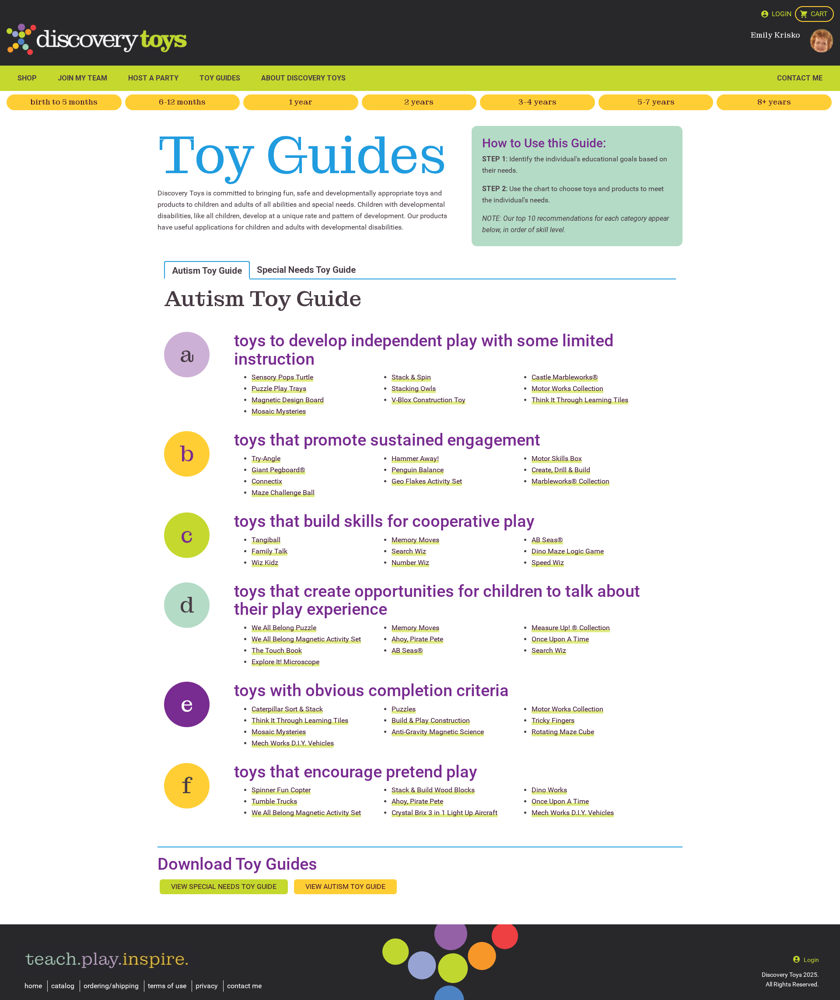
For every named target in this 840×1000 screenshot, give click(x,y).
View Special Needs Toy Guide (223, 886)
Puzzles (404, 709)
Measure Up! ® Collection (571, 628)
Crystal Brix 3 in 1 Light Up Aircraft (444, 812)
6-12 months (182, 102)
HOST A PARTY (153, 78)
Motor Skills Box (557, 458)
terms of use (167, 986)
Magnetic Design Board (288, 400)
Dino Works (549, 790)
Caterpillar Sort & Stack (287, 709)
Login (781, 14)
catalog (62, 986)
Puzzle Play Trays (279, 388)
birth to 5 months (64, 102)
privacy (207, 986)
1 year (300, 102)
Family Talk (269, 551)
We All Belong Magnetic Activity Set (306, 639)
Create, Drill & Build (561, 470)
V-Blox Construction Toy (429, 400)
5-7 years (656, 102)
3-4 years (537, 102)
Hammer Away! (415, 458)
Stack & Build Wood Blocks (433, 790)
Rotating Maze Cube (563, 732)
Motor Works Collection (567, 388)
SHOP (27, 78)
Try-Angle (266, 458)
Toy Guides (220, 78)
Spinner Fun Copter (281, 790)
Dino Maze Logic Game (568, 551)
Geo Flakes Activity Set (427, 481)
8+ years (774, 102)
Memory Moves (415, 540)
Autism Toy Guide (207, 270)
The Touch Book (277, 650)
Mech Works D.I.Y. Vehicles (293, 743)
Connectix (267, 481)
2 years (419, 102)
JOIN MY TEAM (82, 78)
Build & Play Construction (431, 720)
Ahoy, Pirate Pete (417, 639)
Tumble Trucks (274, 801)
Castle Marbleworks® (565, 377)
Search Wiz (409, 551)
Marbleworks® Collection (570, 481)
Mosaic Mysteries (279, 411)
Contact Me (799, 78)
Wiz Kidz (265, 562)
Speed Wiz (548, 562)
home (33, 986)
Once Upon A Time (560, 639)
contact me (244, 986)
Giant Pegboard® (278, 470)
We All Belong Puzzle (284, 628)
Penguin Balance (418, 470)
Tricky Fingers (553, 720)
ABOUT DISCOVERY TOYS (303, 78)
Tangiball (266, 540)
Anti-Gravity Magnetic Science (438, 732)
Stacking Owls (414, 388)
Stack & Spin (411, 377)
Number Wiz (410, 562)
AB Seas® (547, 540)
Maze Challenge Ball (283, 492)
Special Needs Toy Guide (306, 270)
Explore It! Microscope (285, 662)
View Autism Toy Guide (345, 886)
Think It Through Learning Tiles (580, 400)
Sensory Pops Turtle (282, 377)
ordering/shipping (111, 986)
